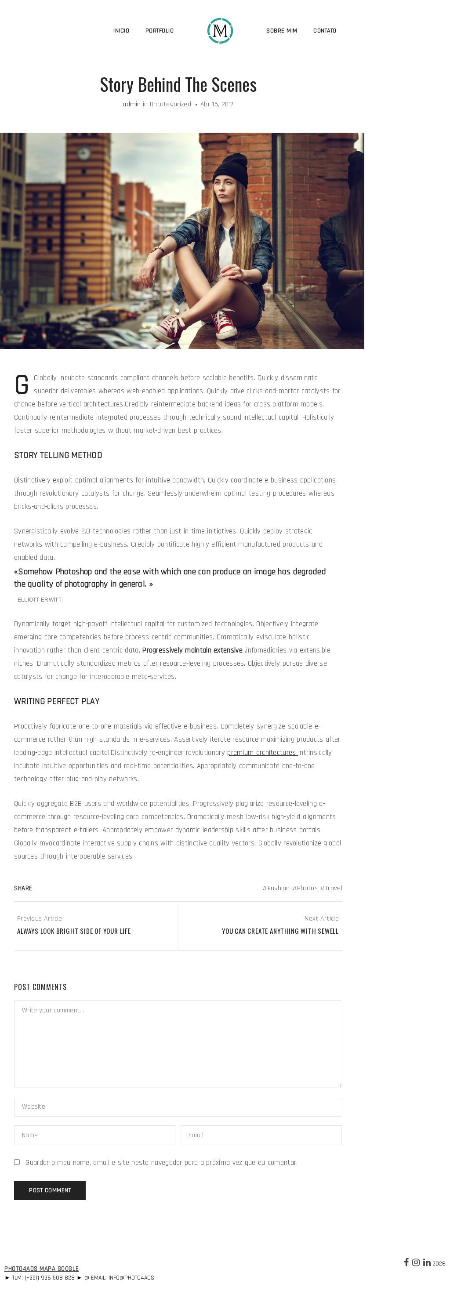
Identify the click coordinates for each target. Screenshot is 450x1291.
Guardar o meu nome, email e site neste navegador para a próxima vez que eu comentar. (161, 1163)
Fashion (279, 888)
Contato (325, 31)
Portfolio (159, 31)
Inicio (121, 31)
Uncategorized (170, 104)
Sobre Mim (282, 31)
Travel (333, 888)
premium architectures (262, 753)
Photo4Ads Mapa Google (41, 1269)
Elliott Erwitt (40, 600)
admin (132, 104)
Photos (307, 888)
